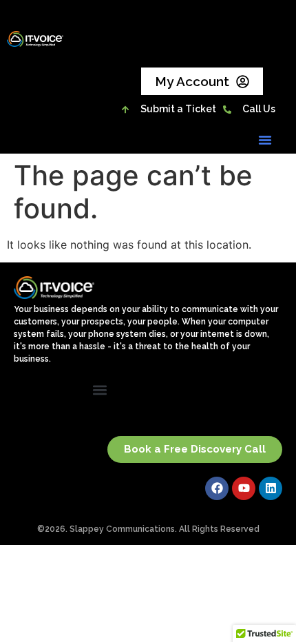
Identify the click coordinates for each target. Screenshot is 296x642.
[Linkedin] (270, 488)
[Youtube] (243, 488)
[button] (265, 140)
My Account (192, 81)
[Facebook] (217, 488)
